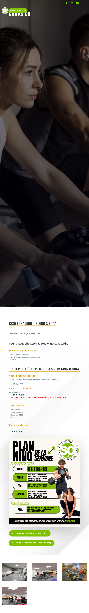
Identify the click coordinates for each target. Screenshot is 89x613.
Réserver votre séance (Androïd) (29, 533)
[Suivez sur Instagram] (72, 3)
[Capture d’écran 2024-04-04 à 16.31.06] (14, 604)
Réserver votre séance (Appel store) (31, 543)
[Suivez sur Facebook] (66, 3)
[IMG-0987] (74, 580)
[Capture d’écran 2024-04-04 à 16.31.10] (44, 580)
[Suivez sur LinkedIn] (77, 3)
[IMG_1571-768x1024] (14, 580)
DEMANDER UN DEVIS (18, 10)
